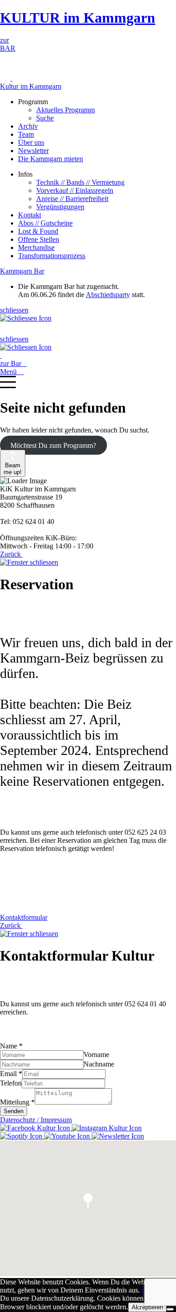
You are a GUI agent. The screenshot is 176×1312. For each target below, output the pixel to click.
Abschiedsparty (108, 294)
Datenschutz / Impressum (36, 1120)
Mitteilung (17, 1102)
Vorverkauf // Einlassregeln (74, 190)
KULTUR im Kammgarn (77, 18)
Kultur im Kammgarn (30, 86)
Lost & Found (38, 231)
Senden (13, 1111)
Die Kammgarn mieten (50, 159)
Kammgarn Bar (22, 271)
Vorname (96, 1054)
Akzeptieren (147, 1307)
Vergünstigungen (60, 207)
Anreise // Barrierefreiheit (72, 198)
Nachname (98, 1064)
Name (11, 1046)
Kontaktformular (23, 917)
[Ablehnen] (170, 1309)
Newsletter (33, 150)
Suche (45, 118)
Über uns (31, 142)
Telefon (11, 1083)
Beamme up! (13, 469)
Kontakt (29, 215)
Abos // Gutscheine (45, 223)
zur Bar (13, 363)
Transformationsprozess (51, 256)
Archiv (28, 126)
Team (26, 134)
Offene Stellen (38, 239)
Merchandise (36, 247)
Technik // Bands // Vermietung (80, 182)
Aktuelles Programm (65, 110)
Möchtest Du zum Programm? (53, 445)
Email (11, 1073)
